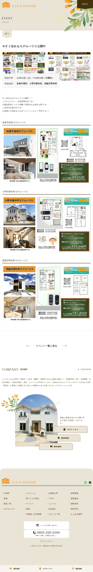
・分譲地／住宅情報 (32, 514)
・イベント (29, 504)
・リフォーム (30, 493)
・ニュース (51, 504)
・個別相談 (73, 498)
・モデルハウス (8, 509)
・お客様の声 (52, 493)
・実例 (27, 509)
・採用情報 (73, 493)
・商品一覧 (6, 504)
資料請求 (57, 446)
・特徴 (4, 498)
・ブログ (50, 498)
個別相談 (65, 438)
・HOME (6, 493)
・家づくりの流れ (31, 498)
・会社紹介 (51, 509)
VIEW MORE (85, 369)
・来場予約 (73, 509)
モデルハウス (72, 429)
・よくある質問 (75, 514)
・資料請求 (73, 504)
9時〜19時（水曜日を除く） (48, 533)
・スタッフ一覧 (53, 514)
